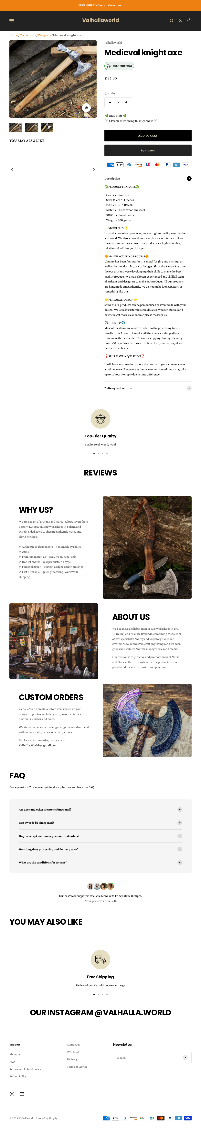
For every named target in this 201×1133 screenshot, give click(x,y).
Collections (28, 35)
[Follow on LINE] (22, 1094)
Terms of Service (77, 1066)
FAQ (12, 1061)
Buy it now (148, 150)
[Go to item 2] (31, 128)
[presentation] (12, 169)
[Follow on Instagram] (12, 1094)
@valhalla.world (132, 1012)
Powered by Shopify (46, 1118)
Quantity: (110, 93)
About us (14, 1054)
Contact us (73, 1044)
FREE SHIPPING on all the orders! (100, 5)
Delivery (72, 1059)
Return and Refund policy (25, 1069)
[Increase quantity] (126, 102)
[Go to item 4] (107, 453)
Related (93, 208)
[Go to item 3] (47, 128)
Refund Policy (17, 1076)
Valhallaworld (113, 42)
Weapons (44, 35)
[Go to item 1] (15, 128)
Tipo (86, 208)
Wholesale (73, 1052)
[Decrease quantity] (110, 102)
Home (13, 35)
